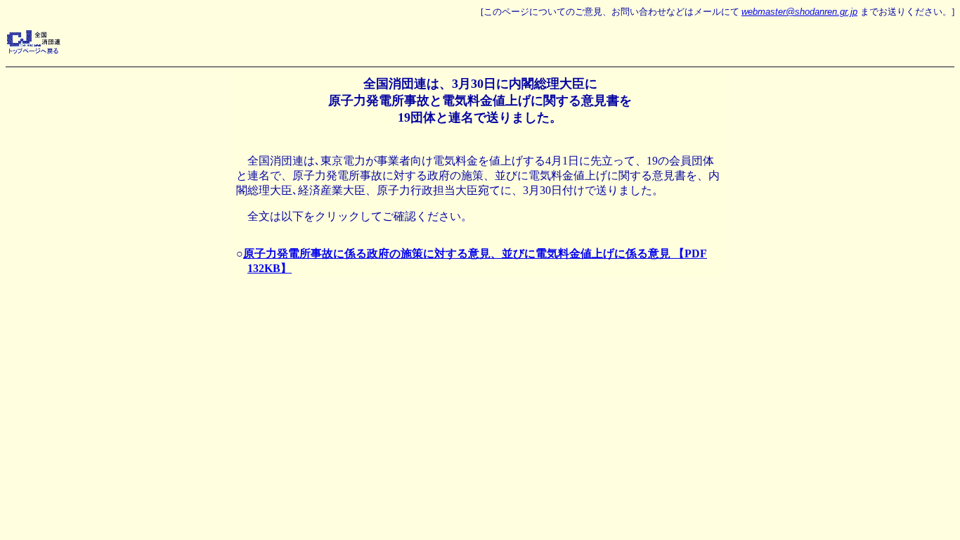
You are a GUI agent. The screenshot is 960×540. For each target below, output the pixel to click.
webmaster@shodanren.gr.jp (799, 11)
